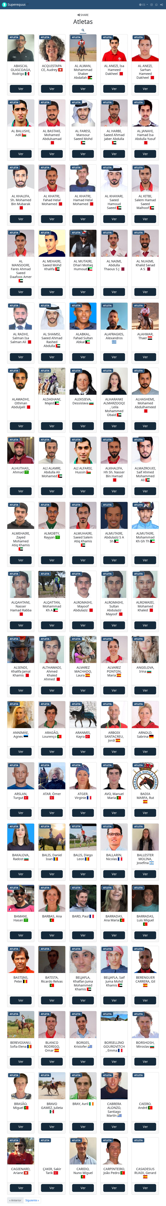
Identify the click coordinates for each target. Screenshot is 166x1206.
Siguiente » (32, 1200)
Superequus (18, 4)
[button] (143, 4)
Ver (20, 89)
